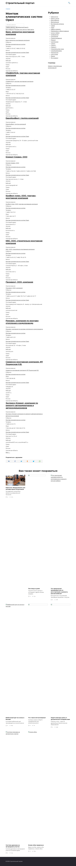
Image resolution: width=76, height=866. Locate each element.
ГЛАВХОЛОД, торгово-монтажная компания (19, 81)
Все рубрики (10, 29)
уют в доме (54, 54)
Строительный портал (20, 3)
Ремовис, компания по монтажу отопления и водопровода (24, 329)
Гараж (53, 25)
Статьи (53, 43)
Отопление (54, 36)
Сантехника (54, 42)
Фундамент (54, 58)
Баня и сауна (55, 18)
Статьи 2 (53, 47)
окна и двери (55, 33)
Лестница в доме (34, 588)
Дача (52, 27)
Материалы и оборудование (60, 31)
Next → (8, 452)
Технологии (54, 52)
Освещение (54, 34)
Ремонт (53, 40)
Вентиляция (55, 22)
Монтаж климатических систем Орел (17, 52)
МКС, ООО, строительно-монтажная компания (20, 249)
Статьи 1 (53, 45)
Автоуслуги (54, 16)
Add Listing (30, 29)
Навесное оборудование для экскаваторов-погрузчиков (15, 488)
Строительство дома (57, 49)
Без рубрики (55, 20)
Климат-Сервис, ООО (16, 157)
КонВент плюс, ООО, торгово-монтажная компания (22, 204)
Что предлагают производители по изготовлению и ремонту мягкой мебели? (59, 591)
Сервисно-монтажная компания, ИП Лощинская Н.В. (22, 370)
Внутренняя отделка (57, 24)
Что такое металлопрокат (37, 717)
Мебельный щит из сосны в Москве (15, 718)
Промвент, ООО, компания (19, 282)
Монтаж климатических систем (15, 44)
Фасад (53, 56)
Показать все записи (20, 29)
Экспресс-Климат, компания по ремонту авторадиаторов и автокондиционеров (22, 405)
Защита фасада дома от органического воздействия (60, 718)
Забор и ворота (55, 29)
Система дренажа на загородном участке (13, 845)
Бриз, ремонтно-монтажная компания (18, 40)
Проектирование (56, 38)
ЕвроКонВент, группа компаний (22, 118)
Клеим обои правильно (36, 845)
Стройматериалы (56, 51)
